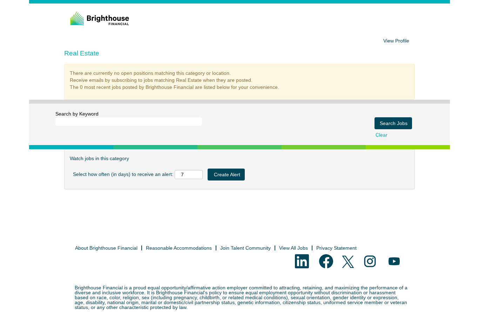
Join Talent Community (245, 248)
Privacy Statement (336, 248)
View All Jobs (293, 248)
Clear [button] (381, 135)
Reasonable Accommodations (179, 248)
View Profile (396, 41)
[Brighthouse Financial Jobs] (99, 19)
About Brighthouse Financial (106, 248)
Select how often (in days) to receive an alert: (123, 174)
